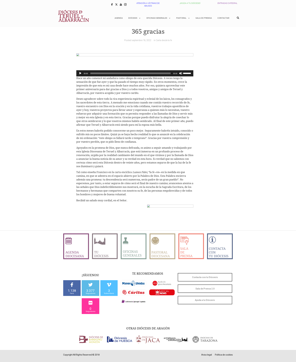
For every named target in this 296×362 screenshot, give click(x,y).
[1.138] (72, 284)
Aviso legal (206, 355)
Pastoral (181, 18)
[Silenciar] (180, 73)
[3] (109, 284)
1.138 (72, 291)
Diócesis (132, 18)
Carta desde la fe (164, 40)
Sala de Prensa (203, 18)
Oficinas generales (156, 18)
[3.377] (90, 284)
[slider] (187, 73)
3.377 (90, 291)
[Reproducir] (80, 73)
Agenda (119, 18)
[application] (134, 73)
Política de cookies (224, 355)
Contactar (223, 18)
